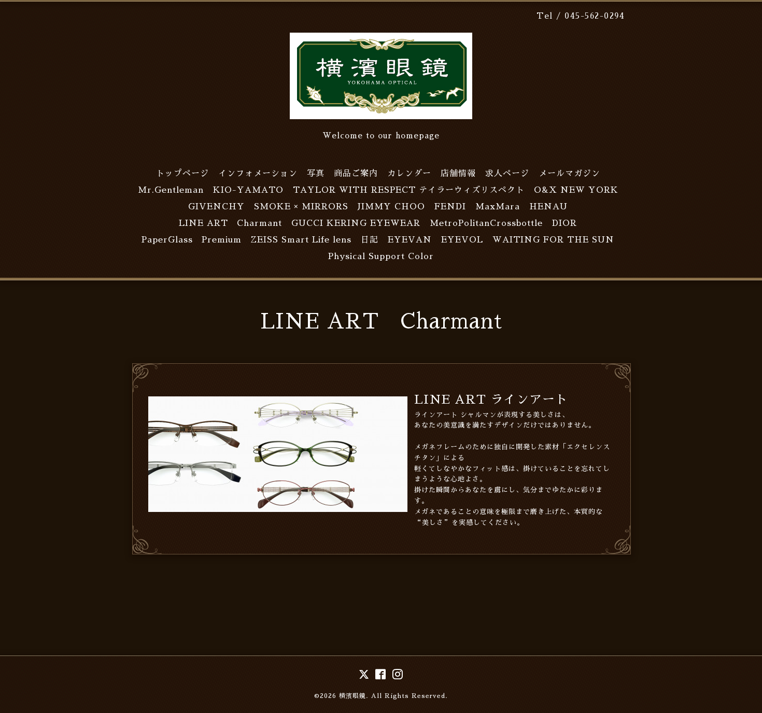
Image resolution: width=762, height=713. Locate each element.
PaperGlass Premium (192, 240)
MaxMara (497, 207)
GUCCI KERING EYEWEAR (355, 223)
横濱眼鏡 (352, 696)
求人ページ (507, 173)
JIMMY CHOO (391, 207)
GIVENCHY (216, 207)
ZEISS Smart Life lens (301, 240)
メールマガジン (569, 173)
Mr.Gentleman (171, 190)
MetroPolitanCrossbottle (486, 223)
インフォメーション (258, 173)
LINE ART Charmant (230, 223)
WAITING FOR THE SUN (553, 240)
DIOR (564, 223)
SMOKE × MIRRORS (301, 207)
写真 (315, 173)
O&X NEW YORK (576, 190)
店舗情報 (458, 173)
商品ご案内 (356, 173)
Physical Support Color (381, 256)
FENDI (450, 207)
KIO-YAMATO (248, 190)
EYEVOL (462, 240)
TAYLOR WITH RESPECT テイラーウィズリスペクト (409, 190)
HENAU (548, 207)
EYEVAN (410, 240)
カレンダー (409, 173)
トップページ (182, 173)
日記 (369, 240)
